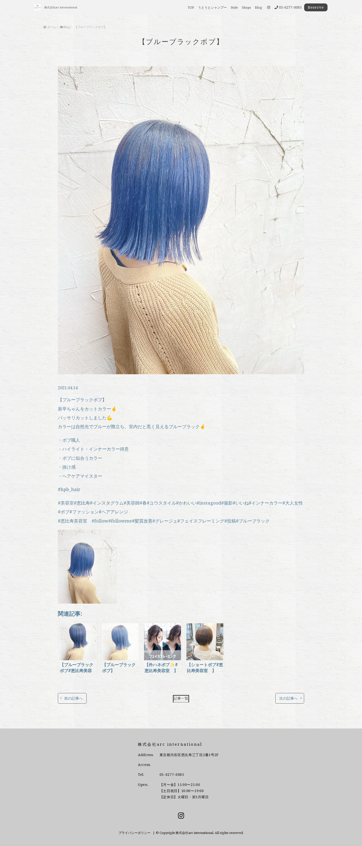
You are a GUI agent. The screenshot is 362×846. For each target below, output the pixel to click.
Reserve (316, 7)
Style (234, 7)
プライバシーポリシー (134, 832)
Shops (246, 7)
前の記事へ (73, 698)
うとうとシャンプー (212, 7)
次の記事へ (288, 698)
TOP (191, 7)
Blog (258, 7)
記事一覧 (181, 698)
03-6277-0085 (172, 774)
